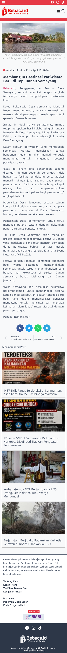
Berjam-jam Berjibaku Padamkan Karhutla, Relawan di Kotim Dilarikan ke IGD (32, 542)
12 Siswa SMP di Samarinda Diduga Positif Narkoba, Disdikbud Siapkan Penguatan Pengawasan (32, 441)
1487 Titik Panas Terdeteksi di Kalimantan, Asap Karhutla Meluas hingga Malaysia (32, 392)
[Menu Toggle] (3, 2)
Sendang (40, 650)
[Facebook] (52, 2)
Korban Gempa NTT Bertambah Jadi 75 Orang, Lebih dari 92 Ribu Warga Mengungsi (30, 492)
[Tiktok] (63, 2)
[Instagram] (57, 2)
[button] (20, 328)
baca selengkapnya (12, 574)
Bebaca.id (9, 88)
